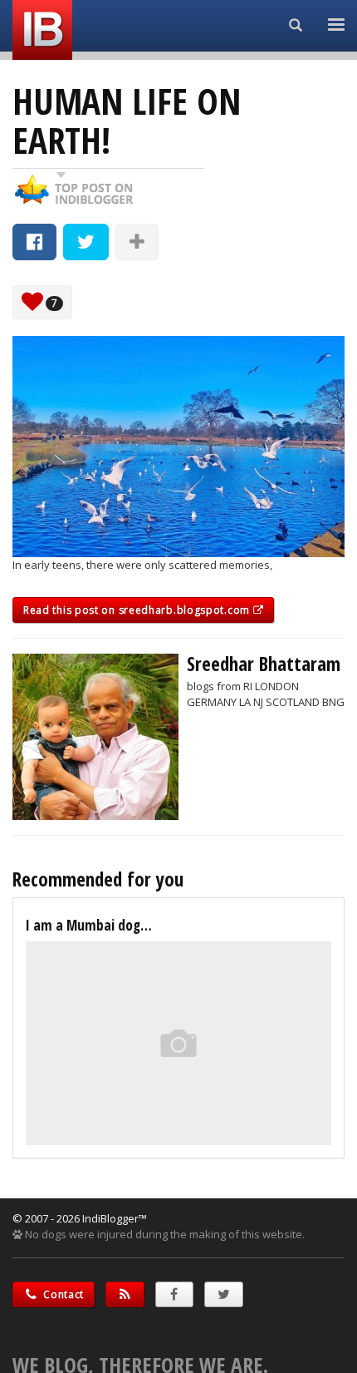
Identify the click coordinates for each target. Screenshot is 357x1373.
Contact (63, 1294)
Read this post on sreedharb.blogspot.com (138, 610)
